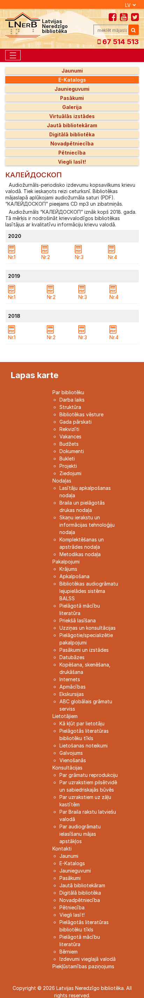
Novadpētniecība (72, 143)
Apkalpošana (74, 576)
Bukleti (67, 459)
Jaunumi (72, 71)
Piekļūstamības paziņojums (83, 966)
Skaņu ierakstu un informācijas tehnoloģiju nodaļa (87, 524)
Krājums (68, 569)
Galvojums (71, 753)
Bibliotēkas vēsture (81, 414)
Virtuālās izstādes (72, 116)
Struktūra (70, 407)
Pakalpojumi (66, 562)
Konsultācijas (67, 768)
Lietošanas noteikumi (83, 745)
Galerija (72, 107)
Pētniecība (72, 153)
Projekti (68, 466)
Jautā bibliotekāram (72, 125)
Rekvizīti (69, 429)
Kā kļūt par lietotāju (82, 723)
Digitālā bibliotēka (72, 134)
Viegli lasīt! (72, 162)
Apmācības (72, 687)
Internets (69, 679)
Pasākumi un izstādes (84, 650)
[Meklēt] (133, 30)
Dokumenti (71, 451)
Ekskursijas (71, 694)
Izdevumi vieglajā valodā (87, 959)
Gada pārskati (75, 422)
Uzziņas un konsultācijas (87, 628)
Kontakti (62, 849)
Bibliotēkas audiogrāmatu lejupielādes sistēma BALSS (88, 591)
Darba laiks (72, 400)
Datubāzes (72, 657)
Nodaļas (61, 481)
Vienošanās (72, 760)
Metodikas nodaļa (80, 554)
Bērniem (68, 952)
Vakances (70, 436)
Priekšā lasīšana (77, 620)
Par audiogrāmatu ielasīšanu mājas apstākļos (80, 833)
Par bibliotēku (68, 392)
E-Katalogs (72, 80)
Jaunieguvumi (72, 89)
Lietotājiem (65, 716)
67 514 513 (120, 41)
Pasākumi (72, 98)
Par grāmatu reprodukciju (88, 775)
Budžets (69, 444)
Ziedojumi (70, 473)
